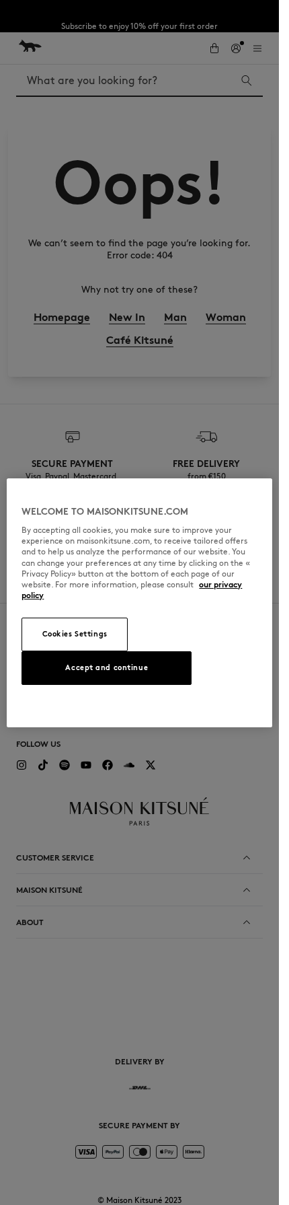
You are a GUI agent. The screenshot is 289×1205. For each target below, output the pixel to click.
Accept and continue (106, 667)
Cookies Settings (75, 633)
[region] (139, 602)
